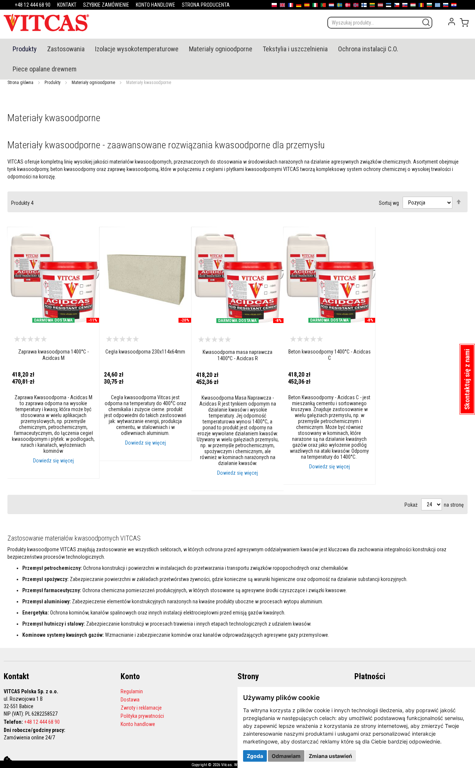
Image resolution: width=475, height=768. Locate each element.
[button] (467, 379)
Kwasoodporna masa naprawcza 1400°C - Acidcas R (237, 355)
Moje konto (451, 21)
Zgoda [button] (255, 756)
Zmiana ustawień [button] (330, 756)
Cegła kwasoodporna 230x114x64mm (145, 352)
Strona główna (20, 82)
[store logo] (46, 22)
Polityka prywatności (142, 716)
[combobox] (379, 23)
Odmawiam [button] (286, 756)
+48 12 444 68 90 (42, 722)
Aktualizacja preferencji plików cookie (8, 760)
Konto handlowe (138, 724)
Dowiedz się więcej (53, 461)
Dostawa (130, 700)
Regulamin (132, 691)
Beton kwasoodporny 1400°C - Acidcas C (329, 355)
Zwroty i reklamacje (141, 708)
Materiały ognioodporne (93, 82)
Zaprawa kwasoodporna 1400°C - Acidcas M (53, 355)
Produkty (52, 82)
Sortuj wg (389, 203)
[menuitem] (24, 49)
